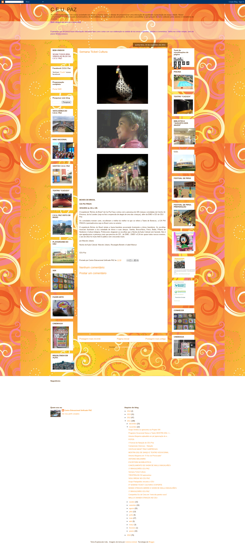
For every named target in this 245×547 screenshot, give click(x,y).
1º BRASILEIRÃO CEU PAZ (138, 469)
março (131, 525)
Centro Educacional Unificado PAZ (78, 410)
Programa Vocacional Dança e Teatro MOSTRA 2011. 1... (149, 433)
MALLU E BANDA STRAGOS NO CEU (142, 498)
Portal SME (57, 89)
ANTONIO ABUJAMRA (137, 459)
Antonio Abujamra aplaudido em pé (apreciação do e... (148, 436)
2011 (129, 421)
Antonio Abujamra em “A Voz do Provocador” (144, 456)
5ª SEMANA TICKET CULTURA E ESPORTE (145, 485)
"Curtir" (62, 72)
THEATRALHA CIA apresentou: (140, 475)
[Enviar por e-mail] (128, 260)
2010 (129, 535)
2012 (129, 418)
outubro (132, 502)
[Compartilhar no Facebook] (135, 260)
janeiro (131, 531)
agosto (132, 508)
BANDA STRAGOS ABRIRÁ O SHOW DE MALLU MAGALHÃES (152, 488)
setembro (133, 505)
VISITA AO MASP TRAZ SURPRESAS (143, 449)
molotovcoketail (131, 542)
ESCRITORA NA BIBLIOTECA (139, 462)
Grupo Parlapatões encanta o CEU (141, 482)
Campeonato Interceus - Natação (140, 446)
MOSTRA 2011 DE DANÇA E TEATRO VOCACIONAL (148, 452)
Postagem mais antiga (155, 339)
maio (131, 518)
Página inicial (123, 339)
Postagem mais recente (90, 339)
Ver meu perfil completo (70, 414)
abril (131, 521)
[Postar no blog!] (130, 260)
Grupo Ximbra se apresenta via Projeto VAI (144, 430)
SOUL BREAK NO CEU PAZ (139, 478)
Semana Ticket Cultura (93, 51)
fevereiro (132, 528)
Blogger (151, 542)
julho (131, 512)
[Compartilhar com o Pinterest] (137, 260)
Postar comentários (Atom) (126, 347)
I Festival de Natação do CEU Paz (141, 443)
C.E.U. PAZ (64, 9)
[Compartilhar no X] (132, 260)
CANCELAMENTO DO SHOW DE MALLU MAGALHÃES (149, 465)
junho (131, 515)
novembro (133, 427)
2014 (129, 411)
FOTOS (131, 439)
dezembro (133, 424)
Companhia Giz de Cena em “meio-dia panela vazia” (147, 495)
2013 (129, 414)
